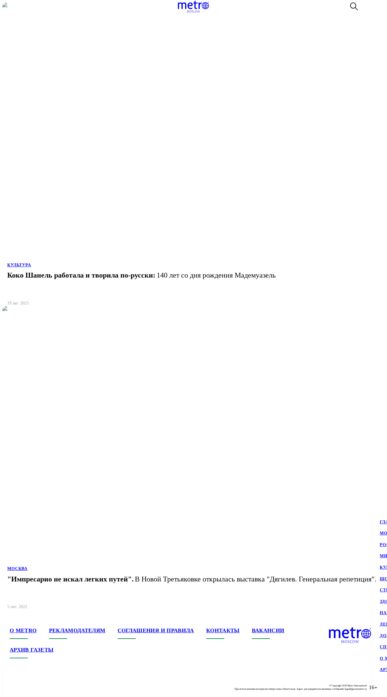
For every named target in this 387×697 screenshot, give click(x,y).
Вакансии (268, 630)
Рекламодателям (77, 630)
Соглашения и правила (156, 630)
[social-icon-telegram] (26, 687)
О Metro (23, 630)
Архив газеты (32, 650)
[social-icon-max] (51, 687)
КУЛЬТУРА (19, 265)
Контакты (223, 630)
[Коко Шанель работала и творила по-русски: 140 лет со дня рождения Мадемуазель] (193, 156)
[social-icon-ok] (39, 687)
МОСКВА (17, 568)
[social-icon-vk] (14, 687)
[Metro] (193, 7)
